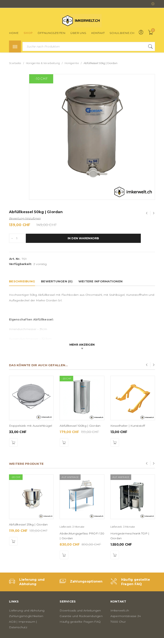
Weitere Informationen (100, 281)
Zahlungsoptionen (86, 581)
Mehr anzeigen (82, 344)
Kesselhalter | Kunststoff (127, 425)
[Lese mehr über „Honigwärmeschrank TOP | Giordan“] (115, 555)
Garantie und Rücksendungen (81, 616)
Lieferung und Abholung (27, 610)
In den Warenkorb (83, 238)
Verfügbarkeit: (20, 264)
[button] (13, 442)
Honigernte (72, 63)
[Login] (141, 34)
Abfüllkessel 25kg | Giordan (28, 524)
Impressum (26, 621)
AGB (12, 621)
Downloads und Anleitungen (80, 610)
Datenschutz (18, 627)
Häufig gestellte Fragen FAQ (80, 621)
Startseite (15, 63)
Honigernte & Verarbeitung (43, 63)
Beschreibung (22, 281)
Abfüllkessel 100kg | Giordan (80, 425)
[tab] (22, 281)
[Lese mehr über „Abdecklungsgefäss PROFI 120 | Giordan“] (64, 555)
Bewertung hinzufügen (25, 218)
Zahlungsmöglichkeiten (26, 616)
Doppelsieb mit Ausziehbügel (30, 425)
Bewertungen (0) (56, 281)
